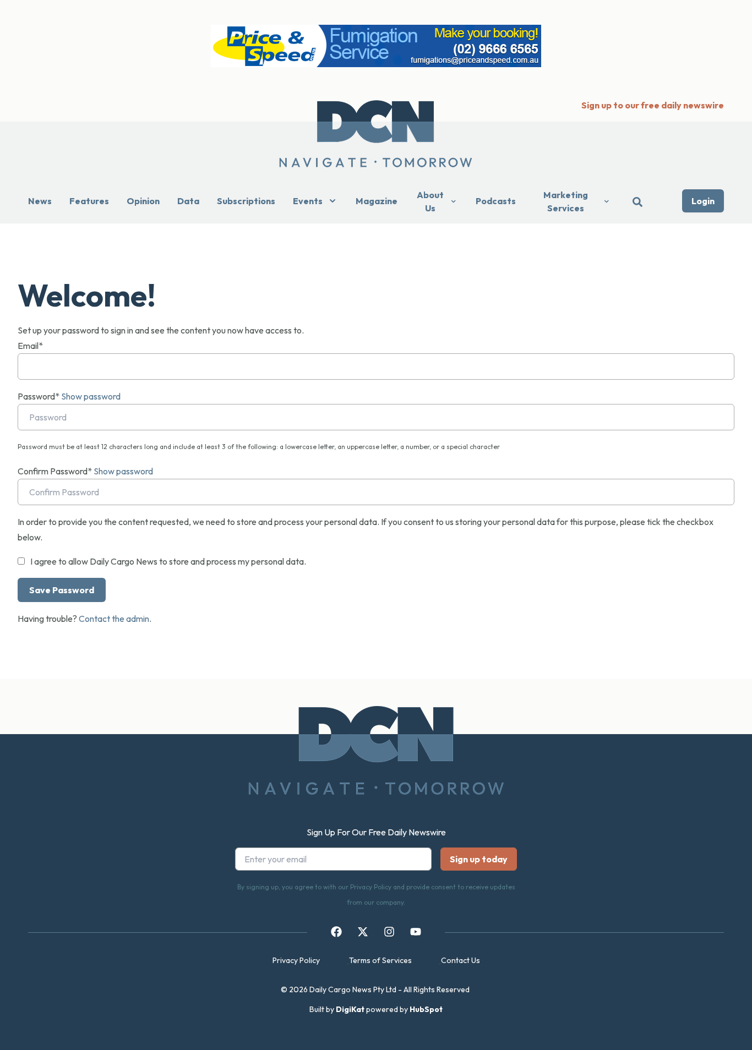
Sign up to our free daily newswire (652, 105)
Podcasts (496, 200)
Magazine (376, 200)
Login (703, 200)
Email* (30, 345)
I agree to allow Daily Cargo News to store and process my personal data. (168, 561)
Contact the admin (114, 618)
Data (188, 200)
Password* (38, 396)
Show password (91, 396)
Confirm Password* (55, 471)
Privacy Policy (296, 960)
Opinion (143, 200)
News (40, 200)
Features (89, 200)
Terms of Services (380, 960)
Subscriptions (246, 200)
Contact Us (460, 960)
